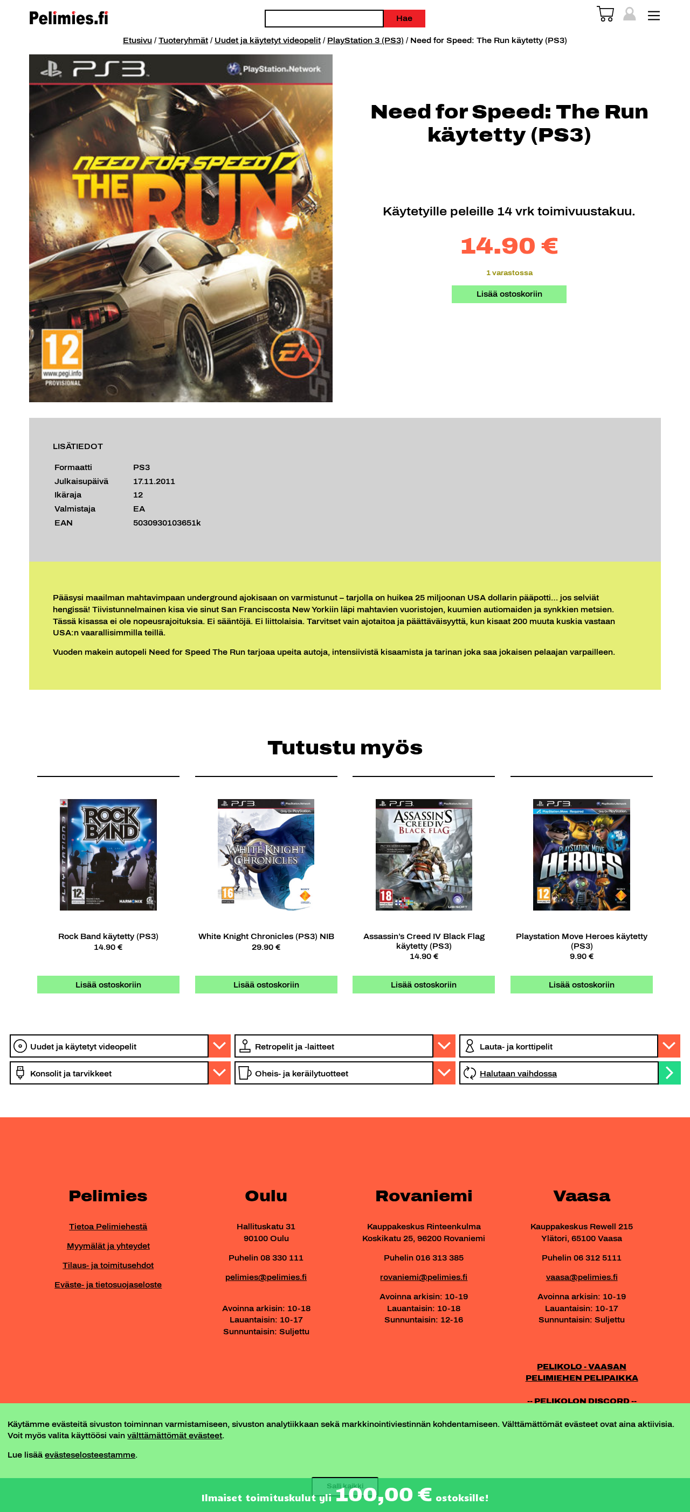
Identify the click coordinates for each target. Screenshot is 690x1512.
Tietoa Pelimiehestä (108, 1226)
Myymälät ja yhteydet (108, 1246)
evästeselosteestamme (90, 1455)
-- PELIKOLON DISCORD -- (582, 1401)
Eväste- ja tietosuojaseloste (108, 1284)
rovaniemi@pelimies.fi (423, 1277)
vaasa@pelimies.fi (582, 1277)
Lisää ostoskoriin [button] (108, 985)
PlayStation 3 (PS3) (365, 40)
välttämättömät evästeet (174, 1435)
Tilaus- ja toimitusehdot (108, 1265)
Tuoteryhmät (183, 40)
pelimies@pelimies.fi (266, 1277)
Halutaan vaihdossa (518, 1073)
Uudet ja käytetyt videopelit (268, 40)
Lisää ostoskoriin (509, 294)
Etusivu (137, 40)
